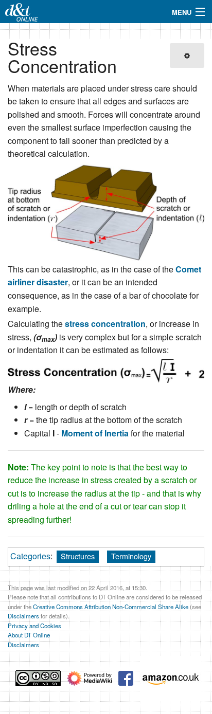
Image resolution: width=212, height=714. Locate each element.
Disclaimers (23, 616)
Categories (30, 556)
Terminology (131, 556)
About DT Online (29, 635)
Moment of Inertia (95, 433)
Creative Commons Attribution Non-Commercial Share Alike (110, 606)
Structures (78, 556)
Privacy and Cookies (34, 625)
